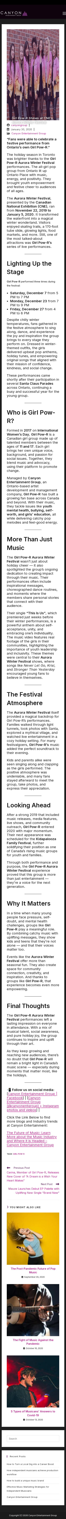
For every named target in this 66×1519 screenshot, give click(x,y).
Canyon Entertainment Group (29, 133)
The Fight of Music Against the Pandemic (33, 1341)
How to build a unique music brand (25, 1480)
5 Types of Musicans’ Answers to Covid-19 (33, 1413)
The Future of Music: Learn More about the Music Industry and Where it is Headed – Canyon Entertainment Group (32, 1139)
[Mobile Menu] (64, 13)
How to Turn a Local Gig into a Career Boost (30, 1464)
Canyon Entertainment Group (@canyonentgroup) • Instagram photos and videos (33, 1104)
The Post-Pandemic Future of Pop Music (33, 1270)
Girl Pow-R (19, 1154)
